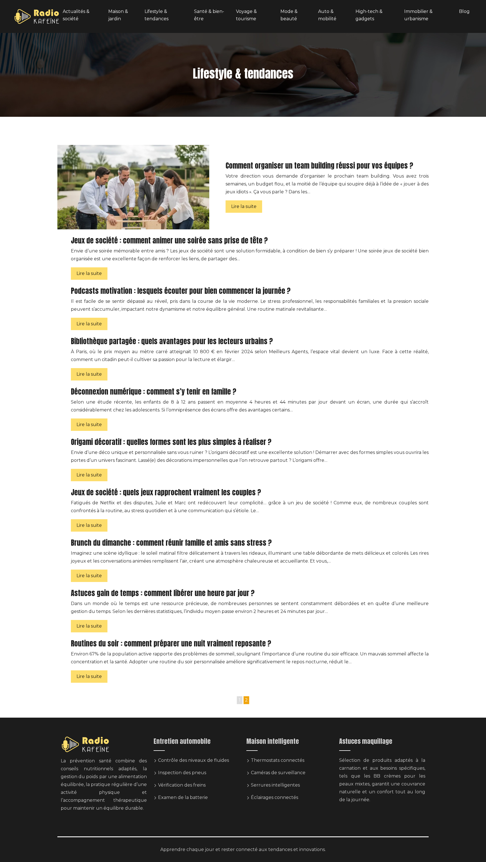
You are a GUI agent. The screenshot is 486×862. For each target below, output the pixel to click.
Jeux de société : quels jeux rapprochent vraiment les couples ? (166, 492)
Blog (464, 11)
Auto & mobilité (327, 15)
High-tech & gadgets (369, 15)
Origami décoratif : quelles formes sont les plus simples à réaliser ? (171, 442)
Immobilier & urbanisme (418, 15)
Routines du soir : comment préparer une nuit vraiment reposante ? (171, 643)
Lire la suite (243, 206)
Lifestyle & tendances (156, 15)
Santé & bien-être (209, 15)
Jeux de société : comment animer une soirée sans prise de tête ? (169, 240)
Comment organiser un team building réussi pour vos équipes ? (319, 165)
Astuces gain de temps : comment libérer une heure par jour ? (163, 593)
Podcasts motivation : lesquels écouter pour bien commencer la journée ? (181, 291)
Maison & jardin (118, 15)
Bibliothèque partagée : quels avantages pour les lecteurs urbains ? (172, 341)
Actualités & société (76, 15)
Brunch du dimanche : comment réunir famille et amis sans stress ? (171, 543)
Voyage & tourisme (246, 15)
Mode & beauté (289, 15)
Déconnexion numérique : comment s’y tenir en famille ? (153, 391)
